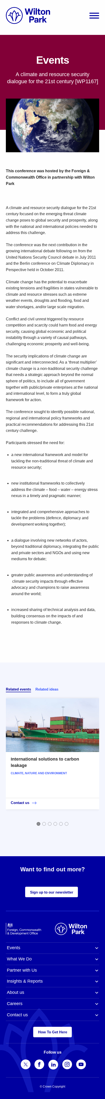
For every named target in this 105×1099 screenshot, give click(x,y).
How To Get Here (52, 1032)
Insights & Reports (25, 981)
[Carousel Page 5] (61, 824)
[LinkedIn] (53, 1064)
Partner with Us (22, 970)
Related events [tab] (18, 689)
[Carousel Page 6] (66, 824)
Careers (14, 1003)
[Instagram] (67, 1064)
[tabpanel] (52, 761)
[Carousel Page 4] (55, 824)
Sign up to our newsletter (51, 892)
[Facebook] (39, 1064)
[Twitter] (26, 1064)
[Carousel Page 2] (44, 824)
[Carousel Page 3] (50, 824)
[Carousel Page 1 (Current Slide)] (38, 824)
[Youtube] (81, 1064)
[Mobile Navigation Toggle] (94, 15)
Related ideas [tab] (46, 689)
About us (15, 992)
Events (13, 947)
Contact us (17, 1014)
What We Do (19, 959)
